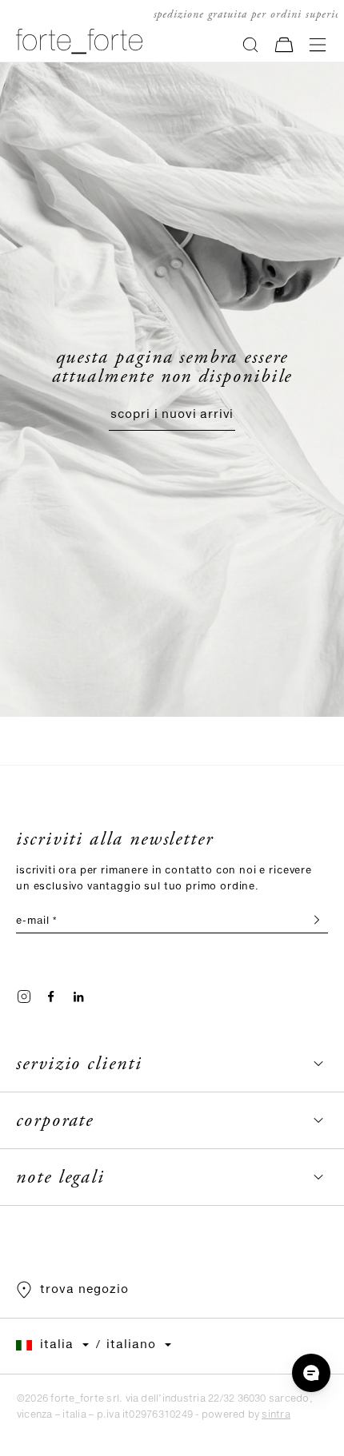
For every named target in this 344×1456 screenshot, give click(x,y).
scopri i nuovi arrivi (172, 414)
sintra (276, 1415)
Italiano (131, 1345)
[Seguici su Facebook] (51, 996)
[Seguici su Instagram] (24, 996)
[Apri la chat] (311, 1373)
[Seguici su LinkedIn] (78, 996)
